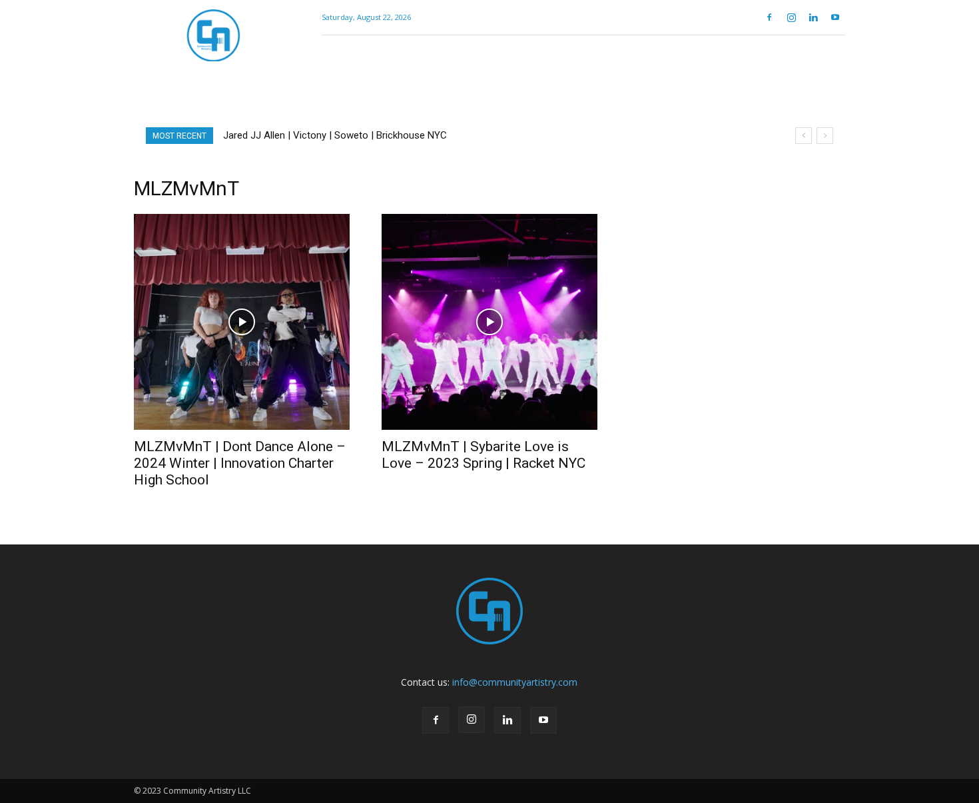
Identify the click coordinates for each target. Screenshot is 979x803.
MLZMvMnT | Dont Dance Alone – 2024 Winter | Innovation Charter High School (240, 463)
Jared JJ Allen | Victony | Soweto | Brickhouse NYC (335, 135)
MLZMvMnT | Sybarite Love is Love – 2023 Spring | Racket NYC (483, 454)
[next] (824, 135)
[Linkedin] (813, 17)
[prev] (803, 135)
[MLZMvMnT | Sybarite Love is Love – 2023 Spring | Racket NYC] (489, 322)
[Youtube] (835, 17)
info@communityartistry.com (514, 682)
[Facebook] (769, 17)
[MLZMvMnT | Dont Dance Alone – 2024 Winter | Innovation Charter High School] (242, 322)
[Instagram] (791, 17)
